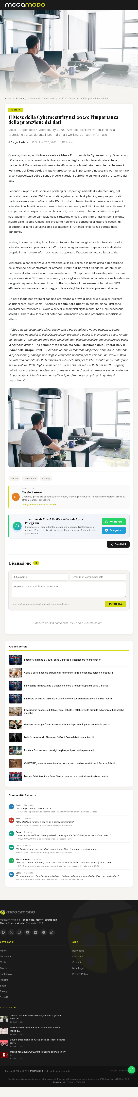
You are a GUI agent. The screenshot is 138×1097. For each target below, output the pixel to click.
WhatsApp (115, 521)
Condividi (120, 544)
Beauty (4, 991)
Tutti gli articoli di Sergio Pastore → (39, 504)
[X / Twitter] (11, 932)
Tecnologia (6, 956)
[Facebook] (3, 932)
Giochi (3, 968)
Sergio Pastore (19, 142)
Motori (3, 950)
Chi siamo (77, 956)
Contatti (76, 962)
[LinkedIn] (35, 932)
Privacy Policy (80, 974)
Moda (3, 962)
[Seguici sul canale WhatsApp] (131, 1069)
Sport (3, 985)
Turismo (4, 979)
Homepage (78, 950)
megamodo (30, 478)
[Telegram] (43, 932)
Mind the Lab (59, 1082)
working (46, 478)
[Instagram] (19, 932)
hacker (14, 478)
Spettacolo (6, 974)
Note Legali (78, 968)
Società (19, 98)
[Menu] (130, 5)
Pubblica (115, 604)
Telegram (115, 530)
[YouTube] (27, 932)
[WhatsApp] (51, 932)
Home (8, 98)
